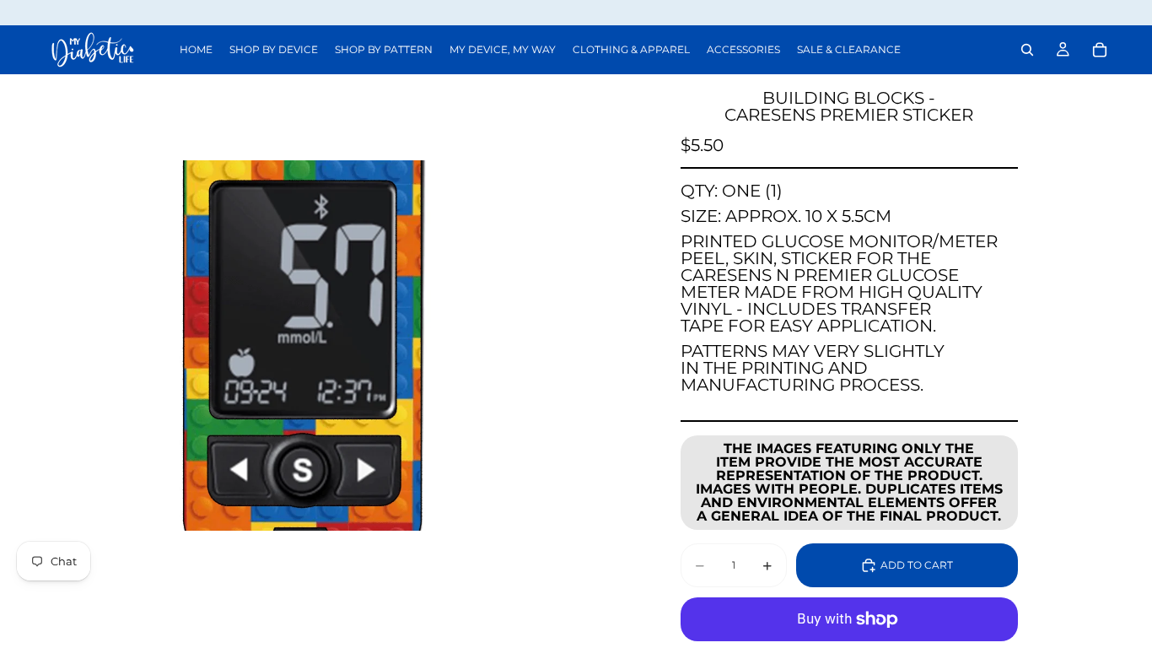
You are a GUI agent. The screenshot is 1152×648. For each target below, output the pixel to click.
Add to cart (916, 565)
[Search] (1027, 49)
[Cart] (1099, 49)
